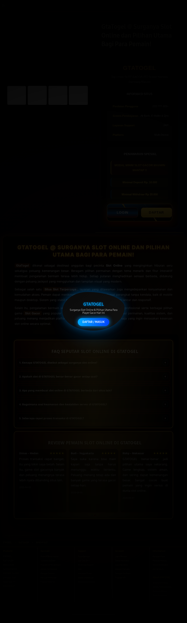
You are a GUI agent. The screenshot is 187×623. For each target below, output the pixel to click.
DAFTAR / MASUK (93, 320)
